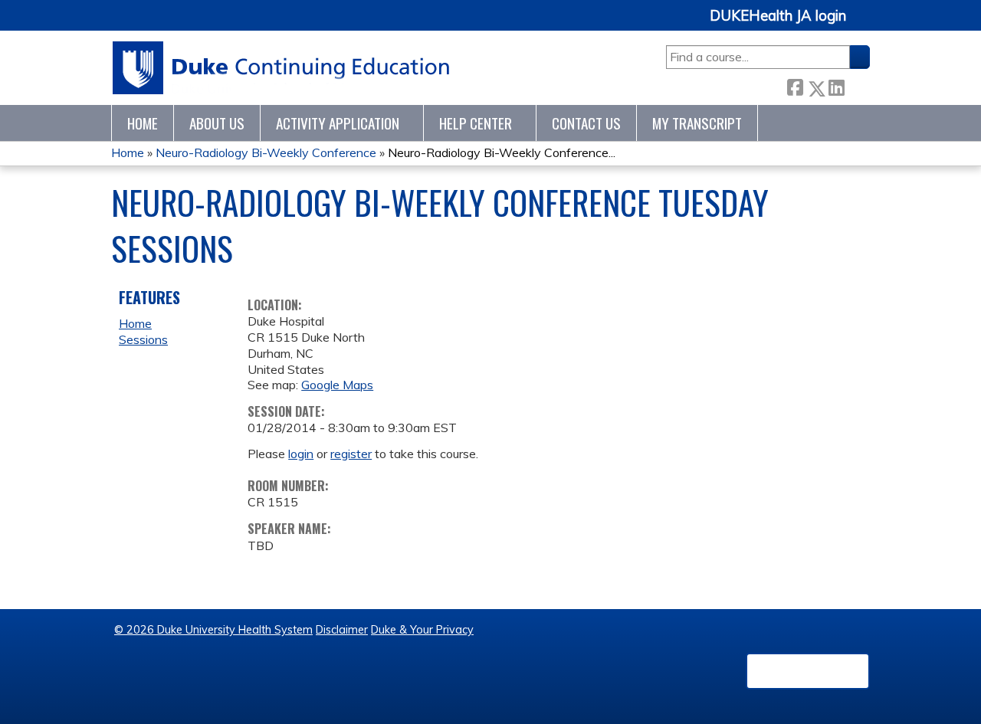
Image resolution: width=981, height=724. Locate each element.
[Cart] (864, 24)
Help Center (475, 123)
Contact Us (586, 123)
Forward (857, 85)
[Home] (281, 68)
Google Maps (337, 384)
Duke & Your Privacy (422, 630)
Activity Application (337, 123)
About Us (216, 123)
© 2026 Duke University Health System (213, 630)
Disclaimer (342, 630)
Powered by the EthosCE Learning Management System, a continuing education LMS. (808, 671)
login (300, 453)
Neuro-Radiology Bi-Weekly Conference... (501, 152)
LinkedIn (836, 85)
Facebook (794, 85)
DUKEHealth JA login (778, 16)
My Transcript (697, 123)
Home (142, 123)
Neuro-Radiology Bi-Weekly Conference (266, 152)
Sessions (143, 339)
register (351, 453)
